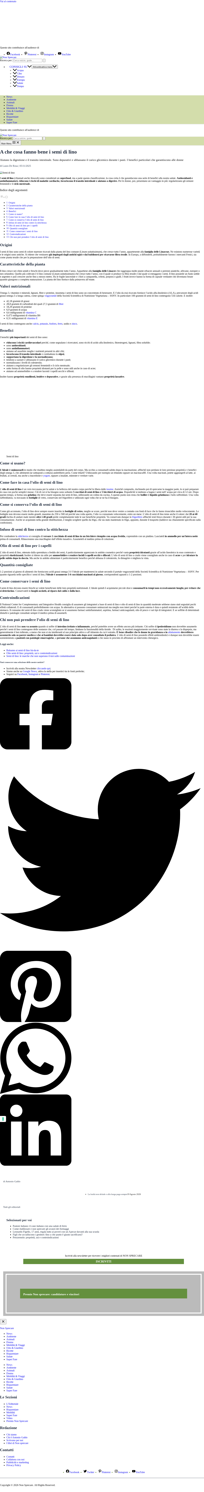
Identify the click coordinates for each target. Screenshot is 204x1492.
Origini (12, 202)
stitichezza (23, 536)
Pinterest (45, 674)
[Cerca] (44, 60)
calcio (36, 323)
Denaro (20, 76)
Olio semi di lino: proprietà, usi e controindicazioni (31, 653)
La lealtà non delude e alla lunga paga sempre (107, 1194)
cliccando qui (43, 668)
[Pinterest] (100, 987)
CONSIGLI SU (18, 66)
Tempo (20, 86)
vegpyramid (50, 295)
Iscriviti (103, 1261)
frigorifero (137, 517)
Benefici (12, 211)
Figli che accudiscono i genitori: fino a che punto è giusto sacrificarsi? (48, 1234)
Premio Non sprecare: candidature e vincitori (51, 1294)
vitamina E (32, 318)
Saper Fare (11, 122)
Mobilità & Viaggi (15, 108)
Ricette (9, 114)
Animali (10, 102)
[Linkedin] (100, 1130)
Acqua (20, 70)
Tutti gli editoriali (11, 1207)
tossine (109, 489)
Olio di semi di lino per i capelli (23, 225)
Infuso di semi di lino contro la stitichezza (28, 222)
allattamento (174, 632)
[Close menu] (3, 1321)
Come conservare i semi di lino (24, 231)
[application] (29, 66)
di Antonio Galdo (11, 1181)
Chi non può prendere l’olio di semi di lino (29, 237)
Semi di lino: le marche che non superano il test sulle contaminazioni (40, 656)
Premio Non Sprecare (17, 1421)
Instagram (33, 674)
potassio (44, 323)
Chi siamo (11, 1434)
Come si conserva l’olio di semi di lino (26, 220)
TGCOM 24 (49, 48)
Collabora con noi (15, 1459)
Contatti (10, 1456)
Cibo (19, 73)
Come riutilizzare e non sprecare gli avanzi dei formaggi (41, 1229)
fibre (61, 304)
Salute (20, 83)
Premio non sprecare (16, 1269)
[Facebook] (100, 714)
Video (9, 1418)
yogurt (46, 475)
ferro (60, 323)
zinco (74, 323)
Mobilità (10, 1412)
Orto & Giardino (14, 111)
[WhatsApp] (100, 1058)
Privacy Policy (13, 1465)
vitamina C (31, 312)
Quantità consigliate (19, 228)
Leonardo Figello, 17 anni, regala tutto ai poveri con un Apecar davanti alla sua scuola (56, 1231)
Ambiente (11, 99)
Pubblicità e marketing (17, 1462)
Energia (21, 80)
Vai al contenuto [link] (8, 1)
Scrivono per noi (14, 1440)
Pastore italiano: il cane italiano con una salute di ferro (40, 1226)
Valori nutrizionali (17, 208)
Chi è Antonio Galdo (16, 1437)
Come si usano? (16, 214)
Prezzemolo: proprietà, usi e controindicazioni (36, 1237)
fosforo (52, 323)
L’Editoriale (12, 1404)
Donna (9, 105)
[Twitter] (100, 850)
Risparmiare (12, 116)
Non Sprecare (7, 1328)
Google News (30, 671)
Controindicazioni (18, 234)
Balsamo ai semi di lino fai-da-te (22, 650)
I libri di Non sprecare (17, 1443)
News (9, 96)
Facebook (22, 674)
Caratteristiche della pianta (21, 205)
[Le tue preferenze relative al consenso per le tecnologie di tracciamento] (3, 1119)
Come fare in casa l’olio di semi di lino (26, 217)
